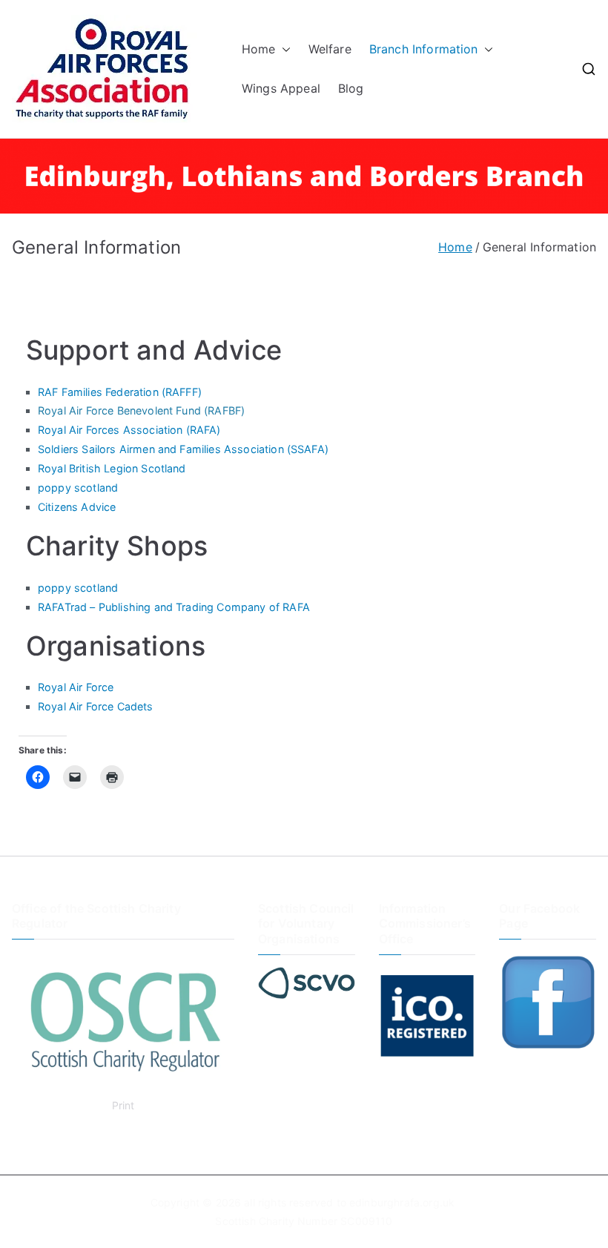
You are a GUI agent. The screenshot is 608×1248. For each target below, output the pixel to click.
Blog (351, 88)
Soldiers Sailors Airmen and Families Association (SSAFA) (183, 449)
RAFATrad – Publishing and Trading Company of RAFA (174, 607)
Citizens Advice (77, 507)
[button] (283, 49)
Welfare (329, 49)
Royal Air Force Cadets (95, 706)
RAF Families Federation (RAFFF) (120, 392)
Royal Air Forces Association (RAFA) (129, 429)
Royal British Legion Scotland (112, 468)
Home (259, 49)
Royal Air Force (75, 687)
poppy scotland (78, 487)
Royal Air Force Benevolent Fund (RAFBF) (141, 410)
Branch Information (423, 49)
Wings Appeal (281, 88)
